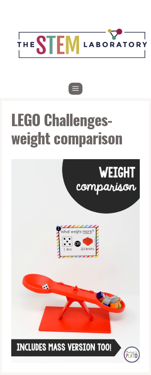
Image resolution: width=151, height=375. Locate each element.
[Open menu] (76, 89)
